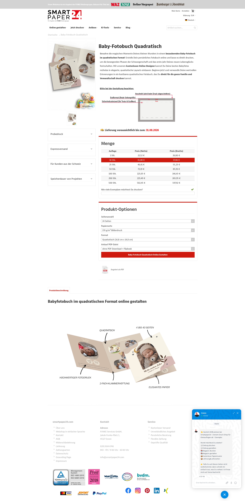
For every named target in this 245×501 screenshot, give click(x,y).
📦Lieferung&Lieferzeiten (210, 459)
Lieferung (60, 446)
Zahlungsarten (63, 450)
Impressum (61, 461)
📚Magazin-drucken (208, 451)
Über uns (60, 427)
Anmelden (185, 11)
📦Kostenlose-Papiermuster (211, 456)
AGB (58, 438)
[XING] (166, 487)
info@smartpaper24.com (112, 457)
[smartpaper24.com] (64, 16)
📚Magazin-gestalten (209, 453)
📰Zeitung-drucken (208, 445)
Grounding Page (63, 457)
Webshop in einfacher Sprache (70, 431)
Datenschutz (62, 453)
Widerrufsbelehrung (65, 442)
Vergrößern (87, 106)
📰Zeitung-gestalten (208, 448)
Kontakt (60, 435)
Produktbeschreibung (58, 290)
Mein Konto (176, 11)
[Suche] (195, 28)
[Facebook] (128, 487)
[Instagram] (137, 487)
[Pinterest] (147, 487)
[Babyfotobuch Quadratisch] (72, 119)
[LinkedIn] (156, 487)
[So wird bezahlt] (83, 487)
